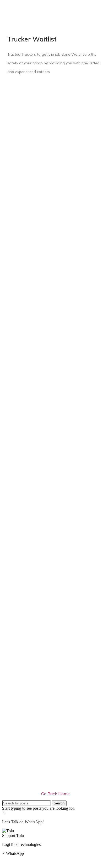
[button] (54, 833)
